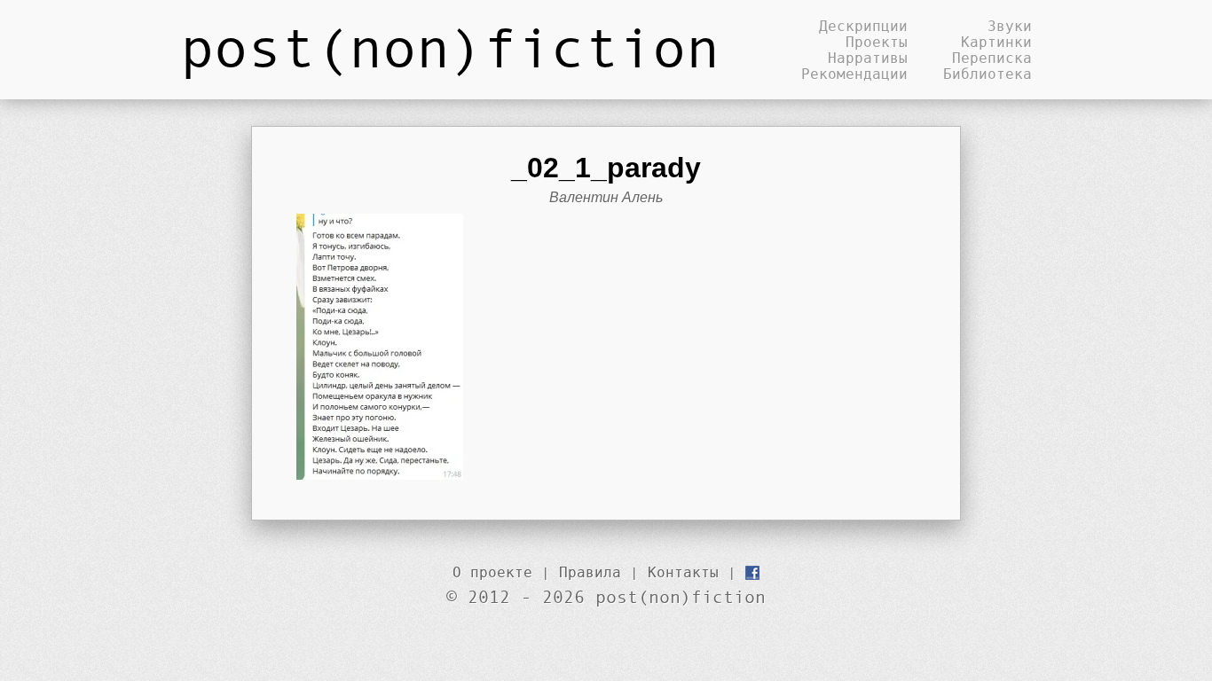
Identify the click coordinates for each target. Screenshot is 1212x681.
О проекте (492, 572)
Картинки (996, 42)
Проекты (877, 42)
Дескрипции (863, 26)
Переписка (992, 58)
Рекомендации (854, 74)
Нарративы (868, 58)
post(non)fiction (450, 46)
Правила (590, 572)
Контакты (683, 572)
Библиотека (987, 74)
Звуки (1010, 26)
